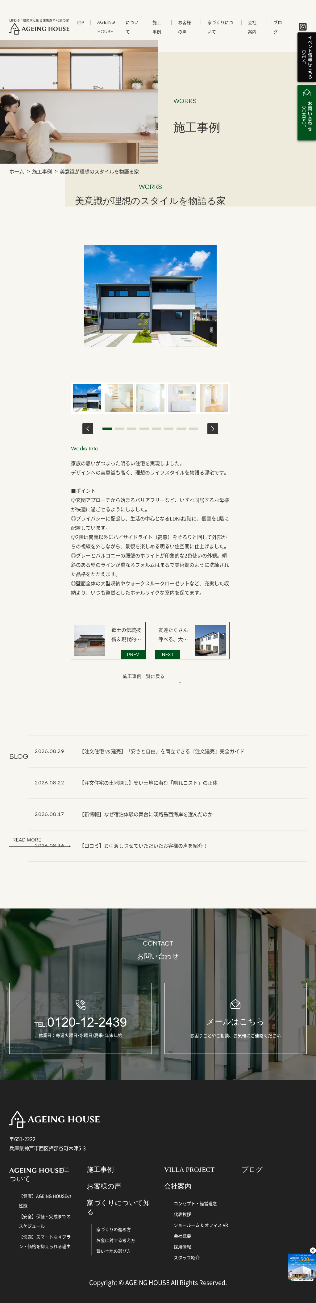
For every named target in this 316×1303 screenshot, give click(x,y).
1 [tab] (107, 429)
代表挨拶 (182, 1214)
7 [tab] (181, 429)
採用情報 (182, 1246)
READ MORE (26, 840)
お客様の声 (184, 27)
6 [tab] (168, 429)
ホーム (16, 171)
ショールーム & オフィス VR (201, 1225)
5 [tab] (156, 429)
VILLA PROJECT (189, 1169)
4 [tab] (144, 429)
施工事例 (156, 27)
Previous (87, 428)
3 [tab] (131, 429)
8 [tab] (193, 429)
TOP (80, 22)
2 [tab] (119, 429)
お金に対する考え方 (115, 1240)
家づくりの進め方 (113, 1229)
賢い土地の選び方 (113, 1251)
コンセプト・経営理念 (195, 1203)
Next (212, 428)
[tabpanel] (86, 398)
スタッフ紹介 (187, 1257)
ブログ (277, 27)
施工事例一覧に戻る (143, 676)
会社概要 (182, 1236)
